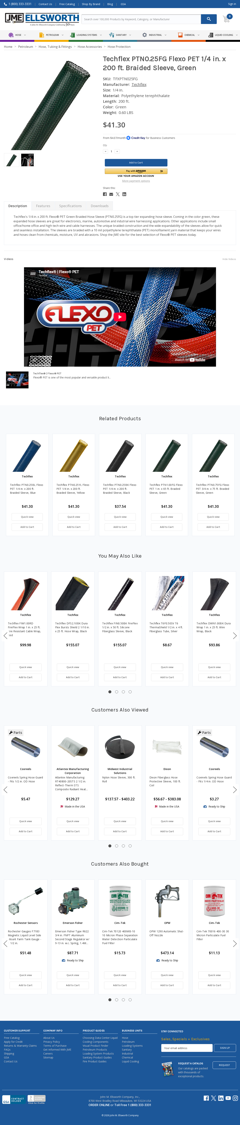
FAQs (7, 1049)
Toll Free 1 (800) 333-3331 (132, 1105)
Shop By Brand (91, 4)
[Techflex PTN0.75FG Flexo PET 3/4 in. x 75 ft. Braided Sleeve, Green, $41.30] (213, 455)
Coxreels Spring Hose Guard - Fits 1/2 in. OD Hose (25, 779)
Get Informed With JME (57, 1049)
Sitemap (48, 1057)
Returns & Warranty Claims (20, 1045)
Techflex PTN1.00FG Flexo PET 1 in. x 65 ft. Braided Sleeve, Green (166, 488)
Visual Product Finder (95, 1045)
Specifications (70, 206)
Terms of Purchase (55, 1045)
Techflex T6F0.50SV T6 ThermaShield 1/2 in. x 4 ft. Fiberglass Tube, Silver (166, 627)
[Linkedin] (124, 194)
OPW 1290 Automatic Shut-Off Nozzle (166, 933)
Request (224, 1065)
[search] (209, 19)
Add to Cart (27, 527)
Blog (110, 4)
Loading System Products (98, 1053)
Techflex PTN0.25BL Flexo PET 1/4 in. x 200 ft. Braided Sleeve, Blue (26, 488)
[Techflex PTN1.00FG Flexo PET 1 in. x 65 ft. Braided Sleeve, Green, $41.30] (167, 455)
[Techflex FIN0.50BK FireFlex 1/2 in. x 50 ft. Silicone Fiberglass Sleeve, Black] (120, 593)
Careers (48, 1053)
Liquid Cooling (130, 1061)
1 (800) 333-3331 (20, 4)
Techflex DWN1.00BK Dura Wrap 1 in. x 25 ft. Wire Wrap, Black (213, 627)
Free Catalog (67, 4)
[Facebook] (105, 194)
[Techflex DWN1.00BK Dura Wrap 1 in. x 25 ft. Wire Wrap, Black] (214, 593)
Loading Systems (132, 1045)
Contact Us (45, 4)
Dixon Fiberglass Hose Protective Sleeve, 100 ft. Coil (165, 781)
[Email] (111, 194)
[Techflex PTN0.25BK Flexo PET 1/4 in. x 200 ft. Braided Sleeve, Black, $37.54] (120, 455)
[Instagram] (235, 1098)
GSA (123, 4)
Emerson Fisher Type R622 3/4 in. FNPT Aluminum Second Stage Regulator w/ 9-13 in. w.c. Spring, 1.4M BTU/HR (72, 937)
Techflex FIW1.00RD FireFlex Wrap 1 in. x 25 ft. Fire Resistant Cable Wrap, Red (24, 629)
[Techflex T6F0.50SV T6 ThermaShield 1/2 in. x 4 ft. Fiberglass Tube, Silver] (167, 593)
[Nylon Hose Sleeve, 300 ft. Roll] (120, 747)
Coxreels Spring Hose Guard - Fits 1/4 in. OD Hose (214, 779)
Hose (125, 1038)
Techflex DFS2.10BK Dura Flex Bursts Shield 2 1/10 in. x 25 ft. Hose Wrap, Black (72, 627)
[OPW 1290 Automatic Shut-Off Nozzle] (167, 901)
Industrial (127, 1053)
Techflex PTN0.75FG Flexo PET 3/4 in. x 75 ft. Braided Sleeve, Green (212, 488)
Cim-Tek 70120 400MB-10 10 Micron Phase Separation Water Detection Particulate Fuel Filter (120, 937)
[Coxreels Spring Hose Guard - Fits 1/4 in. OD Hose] (214, 747)
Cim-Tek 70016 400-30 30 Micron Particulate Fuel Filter (212, 935)
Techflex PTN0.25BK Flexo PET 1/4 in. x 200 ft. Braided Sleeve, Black (119, 488)
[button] (136, 173)
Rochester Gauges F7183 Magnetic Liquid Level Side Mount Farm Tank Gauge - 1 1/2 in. (24, 937)
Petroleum (128, 1041)
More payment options (136, 181)
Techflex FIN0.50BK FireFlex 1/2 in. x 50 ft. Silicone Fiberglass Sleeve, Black (120, 627)
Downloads (100, 206)
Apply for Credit (13, 1041)
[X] (118, 194)
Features (43, 206)
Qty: (105, 145)
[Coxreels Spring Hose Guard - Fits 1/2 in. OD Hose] (25, 747)
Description (17, 206)
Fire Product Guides (94, 1061)
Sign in (232, 4)
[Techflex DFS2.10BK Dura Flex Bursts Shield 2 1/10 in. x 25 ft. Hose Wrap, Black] (73, 593)
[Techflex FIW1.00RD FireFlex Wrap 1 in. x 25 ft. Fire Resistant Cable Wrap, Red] (25, 593)
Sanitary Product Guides (97, 1057)
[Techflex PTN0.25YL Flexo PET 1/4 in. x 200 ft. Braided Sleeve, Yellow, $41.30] (74, 455)
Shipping (9, 1053)
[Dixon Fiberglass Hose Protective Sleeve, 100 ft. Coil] (167, 747)
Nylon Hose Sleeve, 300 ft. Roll (119, 779)
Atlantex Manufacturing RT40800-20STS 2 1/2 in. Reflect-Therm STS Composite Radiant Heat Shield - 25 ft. (70, 783)
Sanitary (127, 1049)
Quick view (27, 516)
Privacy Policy (51, 1041)
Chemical (127, 1057)
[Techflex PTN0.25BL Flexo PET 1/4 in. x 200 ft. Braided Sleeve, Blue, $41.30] (27, 455)
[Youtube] (228, 1098)
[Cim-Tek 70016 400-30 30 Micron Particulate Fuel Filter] (214, 901)
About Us (49, 1038)
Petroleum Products (95, 1049)
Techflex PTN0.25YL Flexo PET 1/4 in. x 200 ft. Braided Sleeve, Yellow (72, 488)
